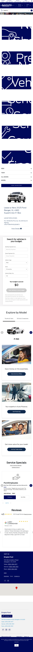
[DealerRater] (9, 629)
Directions (6, 576)
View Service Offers (16, 374)
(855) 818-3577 (12, 564)
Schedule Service (16, 467)
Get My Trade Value (16, 449)
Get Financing (16, 411)
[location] (31, 1)
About (26, 637)
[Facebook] (5, 581)
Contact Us (17, 576)
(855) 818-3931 (13, 566)
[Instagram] (8, 581)
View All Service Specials (15, 465)
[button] (16, 588)
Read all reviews (28, 514)
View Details (15, 228)
